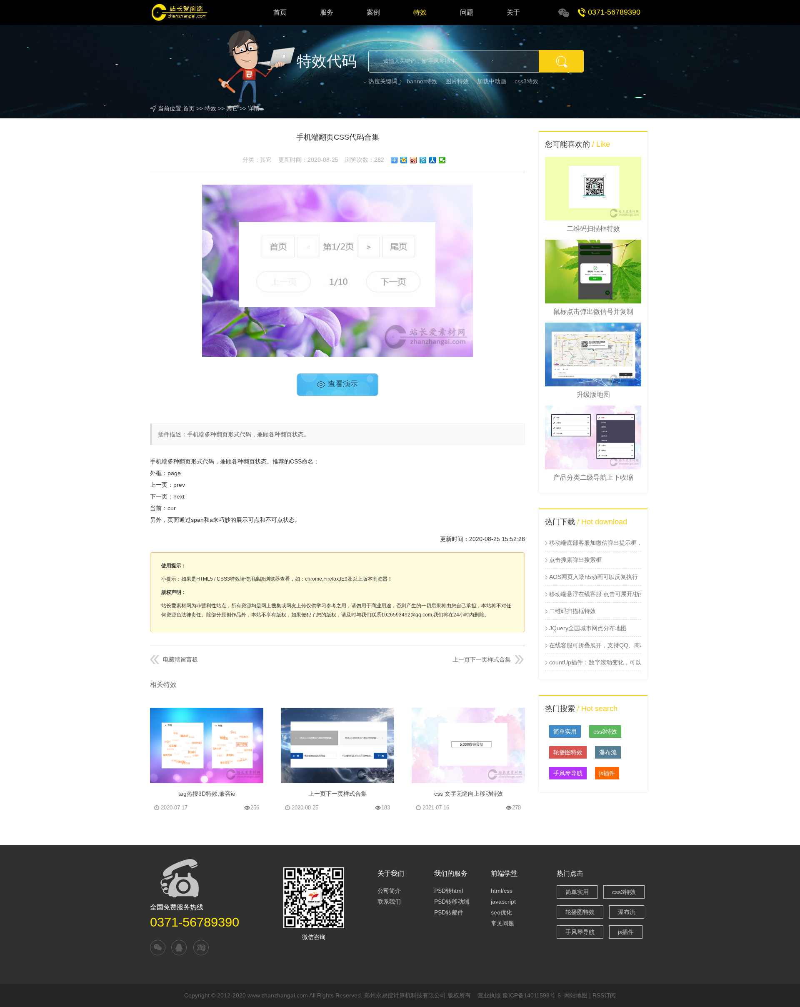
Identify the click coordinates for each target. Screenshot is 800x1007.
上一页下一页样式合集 (481, 659)
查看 (254, 775)
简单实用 (565, 731)
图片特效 (457, 81)
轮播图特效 (567, 752)
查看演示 (343, 384)
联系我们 (389, 901)
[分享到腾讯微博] (423, 160)
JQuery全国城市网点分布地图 (588, 628)
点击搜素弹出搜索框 (575, 559)
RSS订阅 (604, 995)
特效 (420, 12)
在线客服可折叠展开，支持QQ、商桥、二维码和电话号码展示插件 (595, 645)
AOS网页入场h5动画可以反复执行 (593, 577)
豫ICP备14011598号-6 (531, 995)
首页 (280, 12)
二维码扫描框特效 (572, 611)
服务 (326, 12)
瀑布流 (608, 752)
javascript (503, 901)
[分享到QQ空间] (404, 160)
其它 (232, 108)
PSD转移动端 (451, 901)
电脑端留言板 (180, 659)
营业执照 (489, 995)
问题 (466, 12)
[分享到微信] (442, 160)
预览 (214, 715)
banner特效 (422, 81)
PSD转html (448, 890)
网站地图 (576, 995)
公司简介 (389, 890)
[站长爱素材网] (186, 12)
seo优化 (501, 912)
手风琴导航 (567, 773)
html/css (501, 890)
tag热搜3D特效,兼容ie (206, 793)
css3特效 (526, 81)
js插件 (607, 773)
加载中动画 (491, 81)
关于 (513, 12)
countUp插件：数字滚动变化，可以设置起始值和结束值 (595, 662)
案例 (373, 12)
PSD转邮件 (448, 912)
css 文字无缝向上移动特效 (468, 793)
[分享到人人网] (432, 160)
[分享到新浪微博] (413, 160)
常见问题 (502, 923)
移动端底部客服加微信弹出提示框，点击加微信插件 (595, 542)
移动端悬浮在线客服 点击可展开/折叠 (595, 594)
